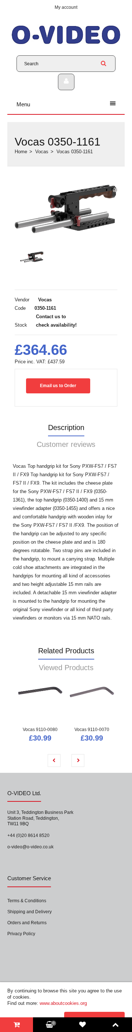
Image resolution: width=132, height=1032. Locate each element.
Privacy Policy (21, 933)
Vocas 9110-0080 (40, 729)
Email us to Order (58, 385)
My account (66, 7)
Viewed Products (66, 668)
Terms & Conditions (26, 900)
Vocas (41, 151)
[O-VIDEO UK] (66, 44)
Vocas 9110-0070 (91, 729)
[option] (66, 209)
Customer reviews (66, 444)
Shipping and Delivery (29, 911)
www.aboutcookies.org (63, 1003)
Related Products (66, 651)
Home (21, 151)
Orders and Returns (27, 922)
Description (66, 427)
